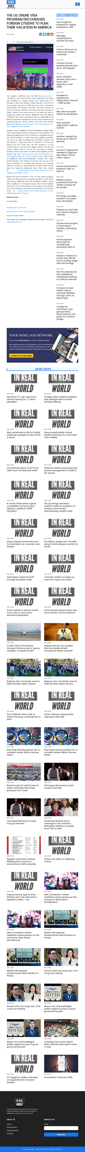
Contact (10, 1134)
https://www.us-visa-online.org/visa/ (21, 211)
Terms (9, 1124)
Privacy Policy (12, 1127)
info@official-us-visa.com (17, 207)
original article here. (14, 222)
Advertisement (12, 1130)
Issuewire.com (45, 96)
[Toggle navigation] (77, 4)
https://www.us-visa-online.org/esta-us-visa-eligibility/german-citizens (30, 155)
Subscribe (61, 1134)
